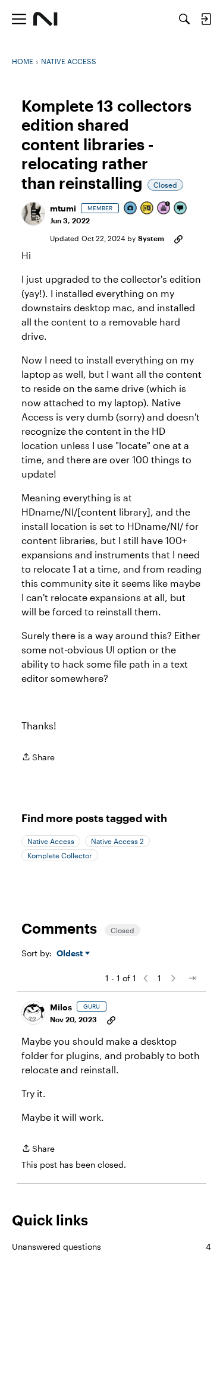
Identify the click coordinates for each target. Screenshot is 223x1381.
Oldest (70, 953)
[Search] (184, 19)
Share (38, 758)
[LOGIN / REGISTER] (205, 19)
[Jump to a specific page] (192, 978)
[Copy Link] (178, 238)
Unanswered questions (111, 1246)
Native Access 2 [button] (117, 841)
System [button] (151, 238)
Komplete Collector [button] (59, 855)
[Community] (45, 19)
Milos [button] (61, 1007)
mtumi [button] (63, 208)
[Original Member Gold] (147, 208)
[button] (33, 214)
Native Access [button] (50, 841)
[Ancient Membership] (164, 208)
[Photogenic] (131, 208)
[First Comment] (181, 208)
